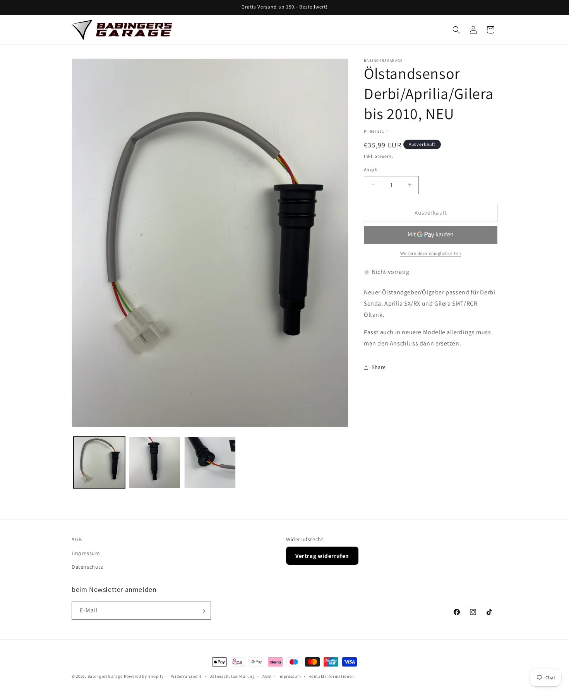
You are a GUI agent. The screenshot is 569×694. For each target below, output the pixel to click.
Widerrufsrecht (304, 539)
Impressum (86, 552)
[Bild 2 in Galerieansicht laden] (154, 462)
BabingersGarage (105, 676)
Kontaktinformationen (331, 676)
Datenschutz (87, 566)
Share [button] (379, 367)
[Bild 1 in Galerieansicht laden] (99, 462)
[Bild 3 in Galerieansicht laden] (210, 462)
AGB (77, 539)
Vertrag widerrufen (322, 555)
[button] (456, 29)
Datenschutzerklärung (232, 676)
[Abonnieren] (202, 611)
